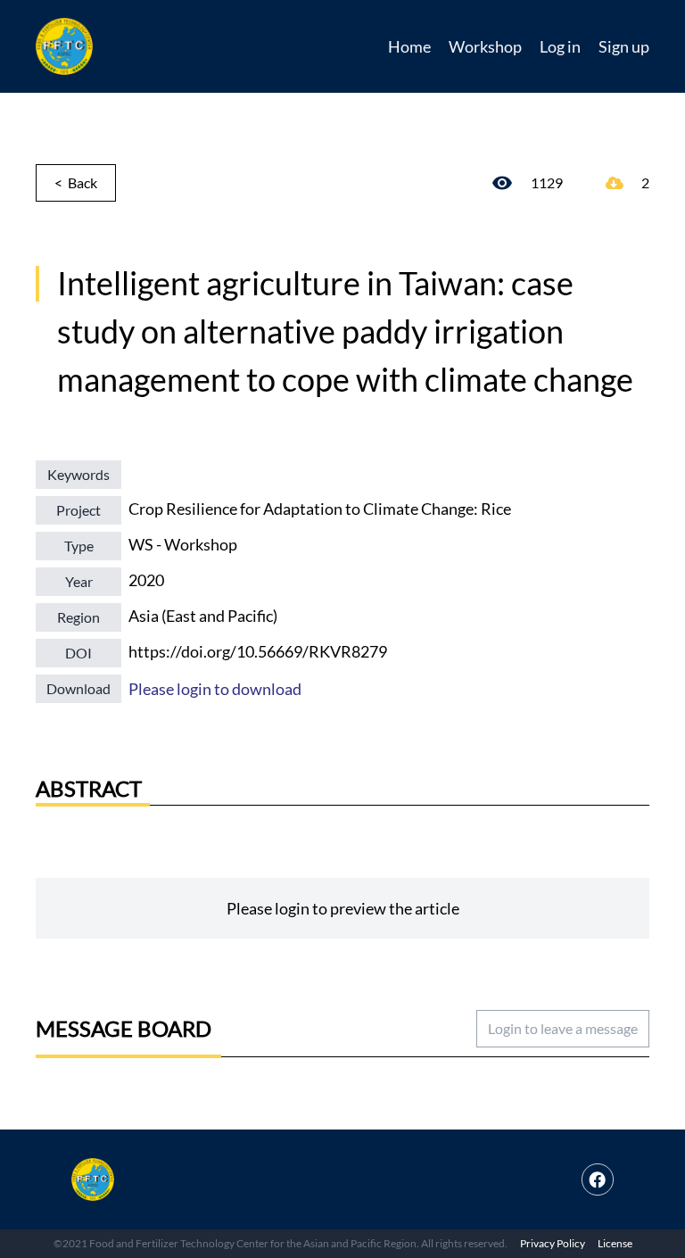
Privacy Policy (552, 1243)
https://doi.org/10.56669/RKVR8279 (257, 651)
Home (409, 46)
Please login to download (214, 689)
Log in (560, 46)
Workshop (485, 46)
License (615, 1243)
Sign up (623, 46)
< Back (75, 182)
